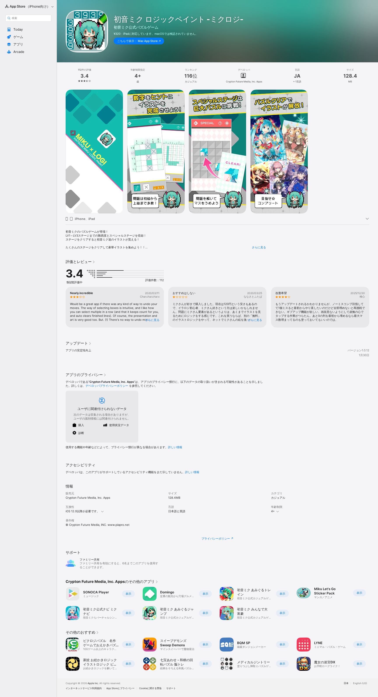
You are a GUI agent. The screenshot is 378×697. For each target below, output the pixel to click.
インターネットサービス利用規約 (84, 688)
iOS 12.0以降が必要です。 (83, 511)
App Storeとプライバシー (120, 688)
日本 (346, 683)
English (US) (360, 683)
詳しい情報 (175, 447)
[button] (28, 29)
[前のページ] (61, 307)
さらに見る (259, 247)
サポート (171, 688)
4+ (273, 511)
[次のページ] (374, 307)
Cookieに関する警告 (150, 688)
